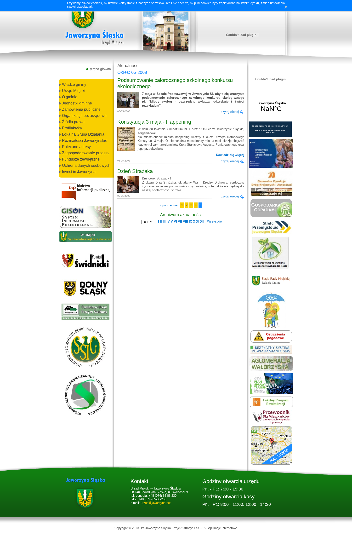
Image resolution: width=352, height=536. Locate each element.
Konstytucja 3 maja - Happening (154, 122)
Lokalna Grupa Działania (83, 134)
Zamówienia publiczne (81, 109)
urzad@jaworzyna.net (156, 503)
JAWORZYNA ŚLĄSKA (271, 107)
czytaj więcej (230, 112)
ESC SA (199, 528)
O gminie (69, 97)
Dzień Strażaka (135, 171)
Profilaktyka (72, 128)
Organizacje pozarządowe (84, 116)
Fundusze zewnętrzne (81, 159)
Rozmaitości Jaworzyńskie (84, 140)
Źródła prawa (73, 122)
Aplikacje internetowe (223, 528)
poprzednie (168, 205)
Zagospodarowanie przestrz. (86, 153)
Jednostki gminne (77, 103)
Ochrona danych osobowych (86, 165)
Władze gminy (74, 84)
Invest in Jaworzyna (79, 172)
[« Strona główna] (95, 26)
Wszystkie (214, 221)
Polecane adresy (76, 147)
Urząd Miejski (73, 91)
